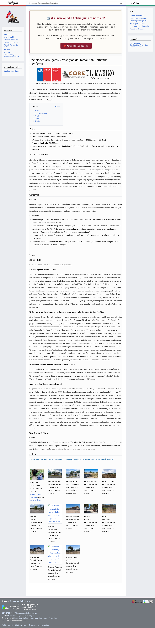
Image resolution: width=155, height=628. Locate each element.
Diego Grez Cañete (18, 601)
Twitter (29, 601)
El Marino (53, 618)
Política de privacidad (10, 625)
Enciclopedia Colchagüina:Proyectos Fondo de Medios (139, 45)
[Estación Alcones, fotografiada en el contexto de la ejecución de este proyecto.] (37, 549)
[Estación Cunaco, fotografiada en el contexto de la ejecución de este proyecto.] (109, 473)
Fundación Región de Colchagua (21, 615)
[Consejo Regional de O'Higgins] (73, 74)
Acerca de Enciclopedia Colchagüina (35, 625)
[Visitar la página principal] (13, 16)
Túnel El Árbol (35, 500)
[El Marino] (100, 74)
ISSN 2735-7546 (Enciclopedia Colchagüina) (19, 613)
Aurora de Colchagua (38, 618)
